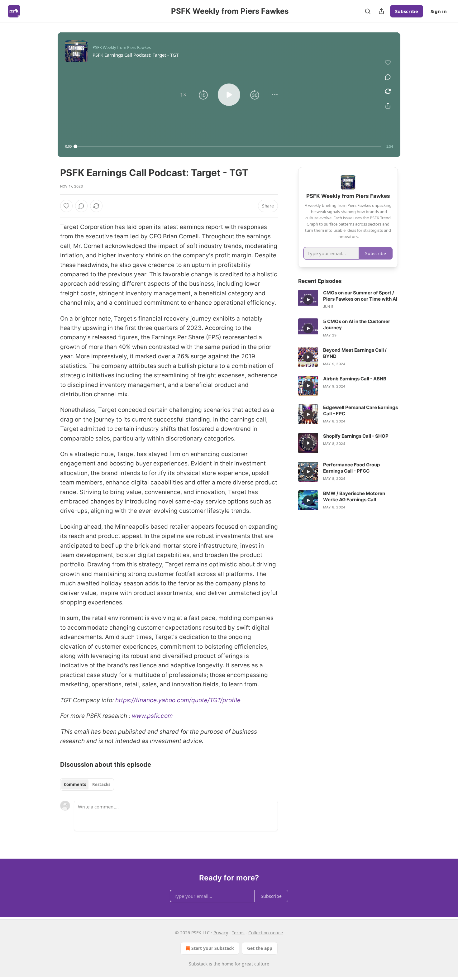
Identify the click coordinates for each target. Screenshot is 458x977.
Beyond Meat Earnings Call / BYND (355, 353)
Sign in (439, 11)
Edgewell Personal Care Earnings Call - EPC (360, 410)
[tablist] (87, 784)
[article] (348, 299)
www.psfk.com (152, 715)
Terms (238, 933)
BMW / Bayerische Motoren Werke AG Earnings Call (354, 496)
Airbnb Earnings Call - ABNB (354, 379)
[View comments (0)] (388, 77)
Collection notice (265, 933)
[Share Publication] (381, 11)
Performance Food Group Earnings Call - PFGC (351, 468)
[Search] (367, 11)
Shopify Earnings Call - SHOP (356, 436)
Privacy (220, 933)
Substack (198, 964)
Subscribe (406, 11)
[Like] (66, 206)
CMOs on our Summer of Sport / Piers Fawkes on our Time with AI (360, 296)
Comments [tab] (75, 784)
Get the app (259, 948)
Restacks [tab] (101, 784)
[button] (183, 94)
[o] (308, 300)
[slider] (228, 146)
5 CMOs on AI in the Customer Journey (356, 324)
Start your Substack (212, 948)
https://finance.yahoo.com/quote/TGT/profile (178, 700)
